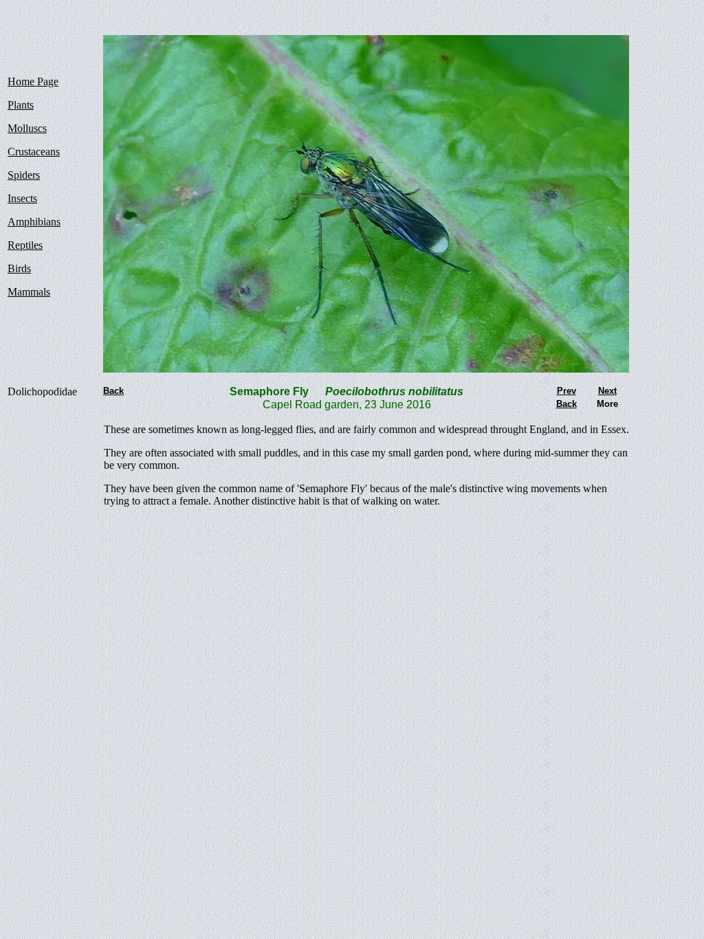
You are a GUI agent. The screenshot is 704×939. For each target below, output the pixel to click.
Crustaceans (34, 151)
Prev (566, 391)
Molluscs (27, 128)
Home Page (33, 81)
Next (607, 391)
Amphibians (34, 222)
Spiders (24, 175)
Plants (21, 105)
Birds (19, 268)
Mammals (29, 292)
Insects (22, 198)
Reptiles (25, 245)
